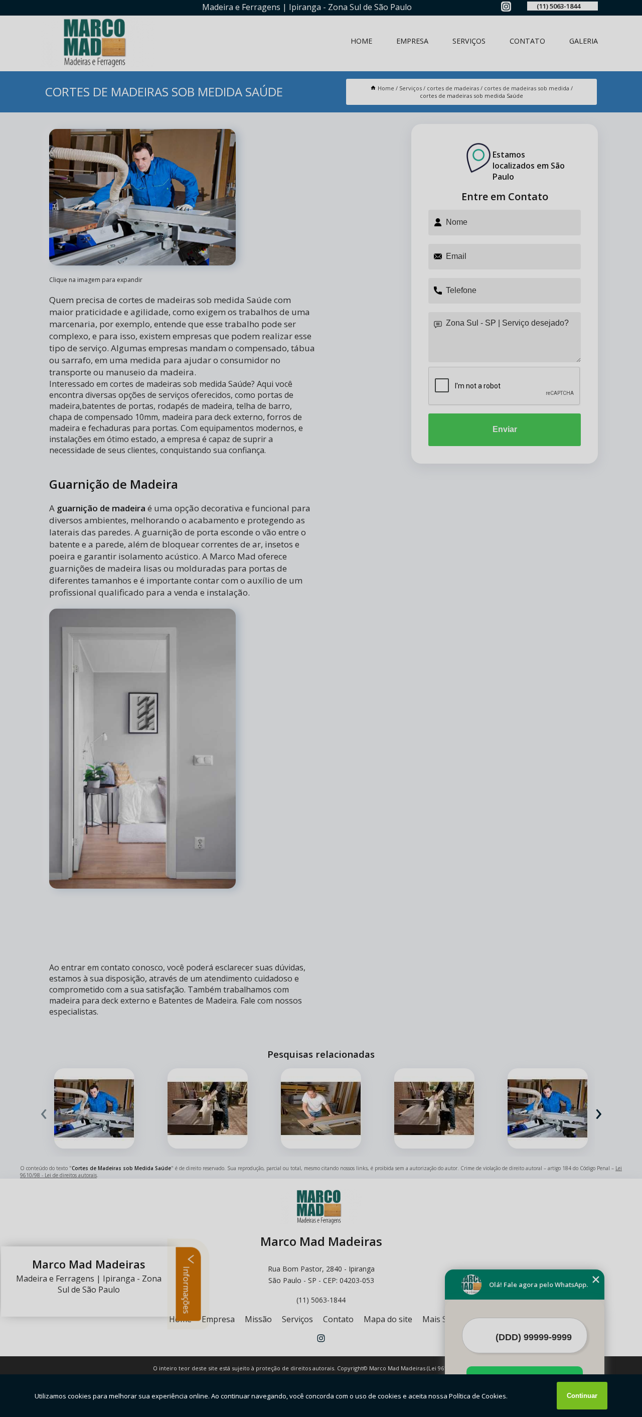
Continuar (582, 1395)
